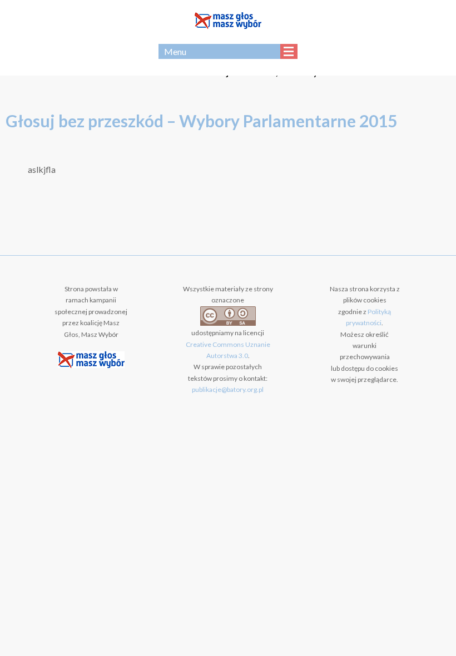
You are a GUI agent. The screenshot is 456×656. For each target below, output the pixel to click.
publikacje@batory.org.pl (228, 389)
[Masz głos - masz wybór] (228, 22)
